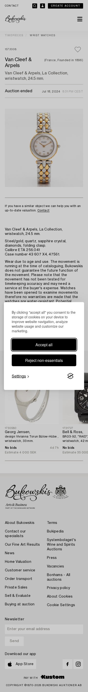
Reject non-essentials (44, 360)
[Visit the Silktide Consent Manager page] (70, 376)
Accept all (44, 344)
